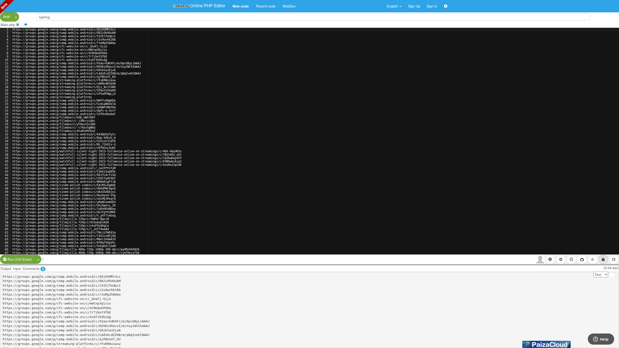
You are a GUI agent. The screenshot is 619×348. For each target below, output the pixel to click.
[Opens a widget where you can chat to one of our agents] (601, 340)
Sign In (432, 6)
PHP (6, 16)
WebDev (289, 6)
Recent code (265, 6)
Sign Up (414, 6)
